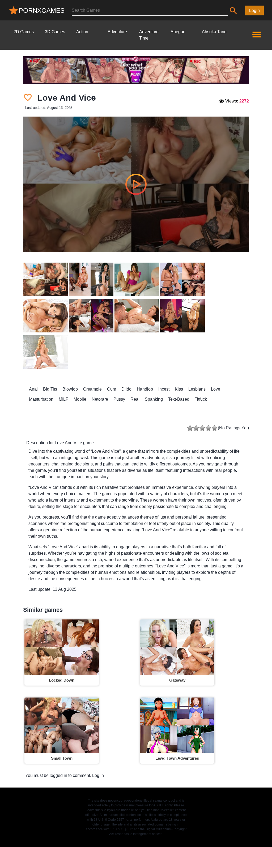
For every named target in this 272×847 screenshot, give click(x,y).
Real (134, 399)
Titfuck (201, 399)
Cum (111, 389)
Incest (163, 389)
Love (215, 389)
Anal (33, 389)
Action (82, 31)
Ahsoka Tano (214, 31)
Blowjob (70, 389)
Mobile (80, 399)
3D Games (55, 31)
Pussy (119, 399)
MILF (63, 399)
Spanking (154, 399)
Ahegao (178, 31)
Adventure (117, 31)
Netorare (100, 399)
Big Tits (50, 389)
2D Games (24, 31)
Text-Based (178, 399)
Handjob (145, 389)
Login (254, 10)
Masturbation (41, 399)
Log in (98, 775)
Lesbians (197, 389)
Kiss (179, 389)
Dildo (126, 389)
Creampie (92, 389)
